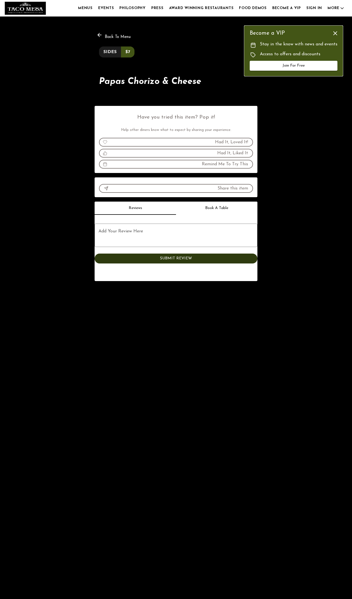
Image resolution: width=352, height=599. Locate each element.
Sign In (314, 8)
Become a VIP (286, 8)
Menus (85, 8)
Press (157, 8)
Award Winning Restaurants (201, 8)
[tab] (135, 208)
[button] (336, 8)
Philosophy (132, 8)
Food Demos (253, 8)
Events (106, 8)
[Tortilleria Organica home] (29, 8)
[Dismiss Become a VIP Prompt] (335, 33)
